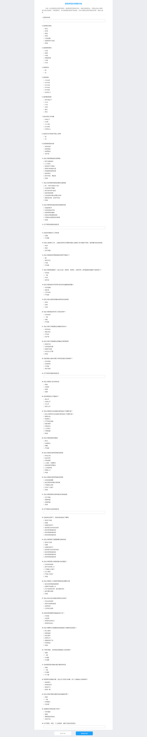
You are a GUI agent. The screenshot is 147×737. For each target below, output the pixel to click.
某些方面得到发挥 (50, 604)
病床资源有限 (49, 193)
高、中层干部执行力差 (52, 186)
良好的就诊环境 (50, 210)
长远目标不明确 (50, 188)
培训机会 (48, 643)
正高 (46, 51)
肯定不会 (48, 719)
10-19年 (47, 124)
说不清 (47, 154)
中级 (46, 55)
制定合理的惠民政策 (51, 215)
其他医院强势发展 (50, 171)
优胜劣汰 (48, 426)
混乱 (46, 319)
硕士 (46, 109)
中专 (46, 102)
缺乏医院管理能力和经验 (52, 482)
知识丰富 (48, 458)
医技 (46, 33)
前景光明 (48, 146)
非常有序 (48, 315)
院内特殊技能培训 (50, 535)
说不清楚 (48, 250)
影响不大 (48, 687)
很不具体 (48, 368)
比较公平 (48, 401)
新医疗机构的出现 (50, 168)
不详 (46, 63)
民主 (46, 441)
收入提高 (48, 631)
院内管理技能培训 (50, 530)
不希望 (47, 616)
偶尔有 (47, 290)
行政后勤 (48, 38)
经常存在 (48, 329)
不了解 (47, 675)
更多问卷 (63, 733)
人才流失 (48, 164)
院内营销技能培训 (50, 532)
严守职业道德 (49, 421)
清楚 (46, 236)
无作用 (47, 704)
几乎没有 (48, 292)
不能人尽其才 (49, 574)
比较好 (47, 387)
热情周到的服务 (50, 212)
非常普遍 (48, 287)
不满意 (47, 657)
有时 (46, 305)
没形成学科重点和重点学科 (53, 195)
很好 (46, 384)
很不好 (47, 280)
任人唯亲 (48, 572)
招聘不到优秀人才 (50, 586)
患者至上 (48, 419)
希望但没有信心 (50, 621)
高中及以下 (48, 100)
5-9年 (46, 122)
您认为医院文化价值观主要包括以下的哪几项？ (59, 414)
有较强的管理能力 (50, 465)
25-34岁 (47, 82)
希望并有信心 (49, 623)
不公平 (47, 404)
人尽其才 (48, 428)
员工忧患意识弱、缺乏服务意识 (54, 589)
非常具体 (48, 361)
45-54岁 (47, 87)
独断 (46, 446)
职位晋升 (48, 635)
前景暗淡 (48, 151)
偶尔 (46, 248)
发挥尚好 (48, 606)
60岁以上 (48, 92)
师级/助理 (48, 58)
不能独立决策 (49, 485)
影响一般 (48, 689)
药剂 (46, 36)
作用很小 (48, 702)
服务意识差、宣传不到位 (52, 198)
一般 (46, 275)
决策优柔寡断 (49, 480)
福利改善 (48, 633)
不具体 (47, 366)
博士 (46, 112)
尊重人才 (48, 470)
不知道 (47, 265)
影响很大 (48, 682)
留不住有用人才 (50, 567)
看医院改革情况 (50, 717)
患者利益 (48, 502)
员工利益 (48, 497)
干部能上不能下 (50, 569)
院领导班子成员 (50, 41)
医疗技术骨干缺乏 (50, 190)
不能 (46, 263)
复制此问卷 (84, 733)
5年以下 (47, 119)
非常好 (47, 273)
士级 (46, 60)
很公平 (47, 399)
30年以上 (48, 129)
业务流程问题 (49, 346)
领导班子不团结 (50, 166)
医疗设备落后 (49, 161)
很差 (46, 392)
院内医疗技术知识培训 (52, 528)
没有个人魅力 (49, 487)
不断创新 (48, 431)
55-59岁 (47, 90)
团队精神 (48, 424)
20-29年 (47, 127)
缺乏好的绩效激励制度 (52, 584)
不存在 (47, 334)
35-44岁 (47, 85)
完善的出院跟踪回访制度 (52, 217)
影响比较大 (48, 685)
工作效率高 (48, 468)
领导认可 (48, 638)
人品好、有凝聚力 (50, 463)
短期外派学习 (49, 525)
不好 (46, 277)
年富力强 (48, 456)
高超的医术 (48, 208)
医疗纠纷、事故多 (50, 176)
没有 (46, 307)
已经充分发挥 (49, 608)
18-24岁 (47, 80)
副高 (46, 53)
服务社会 (48, 416)
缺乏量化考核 (49, 591)
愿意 (46, 714)
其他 (46, 43)
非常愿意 (48, 712)
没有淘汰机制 (49, 564)
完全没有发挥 (49, 601)
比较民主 (48, 443)
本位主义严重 (49, 351)
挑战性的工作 (49, 640)
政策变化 (48, 173)
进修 (46, 523)
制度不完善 (48, 349)
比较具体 (48, 364)
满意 (46, 653)
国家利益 (48, 500)
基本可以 (48, 260)
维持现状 (48, 149)
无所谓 (47, 618)
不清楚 (47, 238)
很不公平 (48, 406)
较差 (46, 389)
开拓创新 (48, 460)
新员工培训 (48, 520)
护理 (46, 31)
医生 (46, 29)
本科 (46, 107)
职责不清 (48, 344)
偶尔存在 (48, 332)
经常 (46, 246)
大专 (46, 105)
